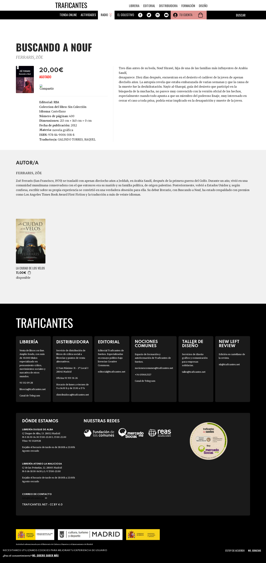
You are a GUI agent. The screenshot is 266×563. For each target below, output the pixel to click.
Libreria (134, 5)
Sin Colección (77, 107)
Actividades (88, 14)
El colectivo (125, 14)
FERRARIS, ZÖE (29, 57)
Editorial (149, 5)
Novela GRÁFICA (62, 130)
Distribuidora (168, 5)
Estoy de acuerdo (235, 550)
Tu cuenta (185, 14)
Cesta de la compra (200, 15)
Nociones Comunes (146, 344)
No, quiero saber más (45, 555)
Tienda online (68, 14)
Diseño (203, 5)
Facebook (140, 15)
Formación (188, 5)
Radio (104, 14)
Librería (29, 342)
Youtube (166, 15)
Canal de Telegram (30, 395)
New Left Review (229, 344)
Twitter (149, 15)
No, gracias (254, 550)
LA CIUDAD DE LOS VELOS (30, 268)
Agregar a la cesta (29, 272)
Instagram (157, 15)
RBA (56, 102)
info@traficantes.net (34, 498)
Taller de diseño (192, 344)
